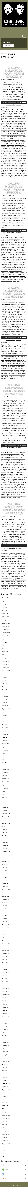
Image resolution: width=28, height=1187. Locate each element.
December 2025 (6, 623)
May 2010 (4, 1070)
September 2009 (6, 1090)
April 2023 (4, 724)
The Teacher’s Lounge (6, 172)
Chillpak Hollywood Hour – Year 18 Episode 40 (14, 72)
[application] (14, 102)
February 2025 (5, 655)
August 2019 (5, 864)
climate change (10, 121)
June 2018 (4, 909)
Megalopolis (7, 151)
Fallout (17, 249)
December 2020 (6, 813)
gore (21, 138)
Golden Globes (4, 467)
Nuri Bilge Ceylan (5, 365)
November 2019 (6, 855)
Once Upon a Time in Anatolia (17, 365)
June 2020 (4, 832)
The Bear (22, 272)
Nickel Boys (9, 155)
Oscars (24, 155)
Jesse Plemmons (13, 470)
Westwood (9, 497)
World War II (6, 378)
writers (19, 177)
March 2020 (5, 842)
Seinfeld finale (19, 267)
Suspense (19, 491)
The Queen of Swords (14, 276)
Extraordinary (12, 249)
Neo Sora (3, 155)
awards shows (22, 455)
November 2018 (6, 893)
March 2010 (5, 1077)
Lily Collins (19, 475)
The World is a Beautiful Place (18, 494)
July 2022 (4, 753)
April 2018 (4, 915)
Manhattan (17, 257)
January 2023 (5, 734)
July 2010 (4, 1067)
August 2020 (5, 826)
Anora (15, 113)
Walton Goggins (9, 279)
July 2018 (4, 905)
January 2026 (5, 620)
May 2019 (4, 874)
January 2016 (5, 969)
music (24, 153)
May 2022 (4, 759)
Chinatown (3, 121)
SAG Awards (15, 489)
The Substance (22, 170)
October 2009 (5, 1086)
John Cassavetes (13, 566)
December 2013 (6, 1010)
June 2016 (4, 956)
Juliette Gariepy (14, 146)
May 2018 (4, 912)
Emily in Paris (11, 464)
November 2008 (6, 1118)
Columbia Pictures (12, 346)
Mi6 (20, 363)
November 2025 (6, 626)
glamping (3, 138)
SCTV (11, 370)
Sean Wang (10, 165)
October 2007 (5, 1140)
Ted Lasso (8, 492)
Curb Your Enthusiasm (10, 244)
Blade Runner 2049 (18, 116)
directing (10, 128)
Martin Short (9, 259)
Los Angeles (12, 150)
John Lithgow (17, 145)
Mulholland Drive (14, 153)
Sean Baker (4, 165)
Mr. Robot (12, 479)
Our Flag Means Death (20, 262)
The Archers (19, 581)
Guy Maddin (18, 563)
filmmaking (23, 133)
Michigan (12, 151)
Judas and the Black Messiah (12, 474)
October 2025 (5, 629)
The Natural (20, 585)
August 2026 (5, 597)
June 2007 (4, 1153)
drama (11, 247)
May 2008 (4, 1124)
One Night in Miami (17, 482)
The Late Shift (19, 583)
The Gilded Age (8, 274)
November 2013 (6, 1013)
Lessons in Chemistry (21, 256)
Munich (20, 153)
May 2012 (4, 1036)
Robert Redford (16, 578)
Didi (6, 128)
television (12, 373)
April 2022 (4, 763)
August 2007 (5, 1147)
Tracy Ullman (12, 277)
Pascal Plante (4, 156)
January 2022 (5, 772)
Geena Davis (19, 353)
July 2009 (4, 1096)
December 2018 (6, 889)
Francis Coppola (5, 135)
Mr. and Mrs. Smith (9, 261)
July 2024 (4, 677)
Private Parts (4, 576)
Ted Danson (16, 272)
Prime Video (22, 264)
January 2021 (5, 810)
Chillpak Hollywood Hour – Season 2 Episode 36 (14, 509)
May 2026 (4, 607)
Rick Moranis (17, 368)
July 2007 (4, 1150)
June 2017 (4, 934)
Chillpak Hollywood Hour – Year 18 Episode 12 (14, 188)
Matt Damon (14, 477)
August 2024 (5, 674)
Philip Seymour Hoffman (19, 484)
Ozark (2, 573)
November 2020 (6, 816)
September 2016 (6, 953)
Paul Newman (22, 573)
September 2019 (6, 861)
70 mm (18, 109)
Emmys (22, 247)
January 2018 (5, 918)
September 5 (16, 165)
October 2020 (5, 820)
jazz (7, 566)
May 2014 (4, 1001)
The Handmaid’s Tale (10, 583)
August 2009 (5, 1093)
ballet (7, 554)
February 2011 (5, 1051)
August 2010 (5, 1064)
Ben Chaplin (24, 113)
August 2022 (5, 750)
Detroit (3, 128)
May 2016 (4, 959)
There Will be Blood (6, 173)
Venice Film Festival (16, 175)
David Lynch (10, 125)
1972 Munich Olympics (10, 109)
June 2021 (4, 794)
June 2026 (4, 604)
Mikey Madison (18, 151)
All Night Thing (16, 454)
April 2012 (4, 1039)
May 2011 (4, 1048)
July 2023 (4, 715)
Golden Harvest (17, 251)
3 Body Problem (9, 237)
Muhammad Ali (19, 479)
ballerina (3, 554)
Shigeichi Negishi (18, 370)
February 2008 (5, 1128)
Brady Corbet (21, 118)
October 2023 (5, 705)
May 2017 (4, 937)
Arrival (18, 113)
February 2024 (5, 693)
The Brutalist (21, 168)
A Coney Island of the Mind (11, 452)
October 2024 (5, 667)
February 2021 (5, 807)
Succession (7, 581)
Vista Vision (24, 175)
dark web (19, 123)
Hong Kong (9, 254)
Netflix (16, 261)
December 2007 (6, 1134)
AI (1, 113)
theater (9, 496)
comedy (17, 121)
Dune (9, 130)
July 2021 (4, 791)
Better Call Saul (18, 554)
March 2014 (5, 1004)
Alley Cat (11, 553)
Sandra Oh (7, 580)
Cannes (21, 120)
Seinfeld (14, 267)
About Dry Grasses (9, 345)
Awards (16, 455)
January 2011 (5, 1055)
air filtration (10, 454)
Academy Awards (11, 111)
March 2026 (5, 613)
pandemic (3, 484)
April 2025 (4, 648)
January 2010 (5, 1080)
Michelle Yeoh (22, 259)
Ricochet (13, 487)
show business (13, 269)
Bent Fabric (11, 554)
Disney (17, 559)
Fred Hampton (17, 465)
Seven (2, 491)
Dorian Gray (23, 128)
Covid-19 (22, 459)
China (4, 240)
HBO (22, 563)
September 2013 (6, 1016)
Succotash (3, 272)
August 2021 (5, 788)
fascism (22, 350)
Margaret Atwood (10, 570)
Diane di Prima (8, 462)
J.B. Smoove (16, 254)
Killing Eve (8, 568)
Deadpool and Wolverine (20, 125)
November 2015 (6, 972)
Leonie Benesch (5, 150)
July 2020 (4, 829)
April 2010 (4, 1074)
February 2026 (5, 616)
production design (10, 158)
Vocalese (24, 586)
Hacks (14, 252)
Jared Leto (23, 469)
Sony (2, 373)
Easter (14, 350)
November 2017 (6, 924)
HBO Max (22, 467)
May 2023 (4, 721)
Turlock (19, 586)
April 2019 (4, 877)
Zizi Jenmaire (16, 588)
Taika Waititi (10, 272)
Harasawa (3, 140)
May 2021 (4, 797)
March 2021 (5, 804)
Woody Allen (9, 281)
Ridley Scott (19, 160)
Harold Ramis (7, 358)
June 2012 (4, 1032)
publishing (18, 486)
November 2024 (6, 664)
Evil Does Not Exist (21, 131)
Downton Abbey (5, 247)
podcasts (16, 264)
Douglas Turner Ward (18, 462)
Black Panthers (11, 457)
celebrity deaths (8, 558)
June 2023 (4, 718)
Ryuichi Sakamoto (9, 161)
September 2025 (6, 632)
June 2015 (4, 975)
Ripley (9, 267)
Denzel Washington (20, 460)
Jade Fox (21, 254)
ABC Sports (4, 111)
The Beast (14, 168)
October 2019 (5, 858)
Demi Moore (12, 126)
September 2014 (6, 994)
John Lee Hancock (10, 472)
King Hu (13, 256)
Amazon (3, 239)
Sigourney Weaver (10, 371)
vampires (8, 175)
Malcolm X (8, 477)
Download (18, 105)
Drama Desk (4, 464)
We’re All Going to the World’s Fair (9, 177)
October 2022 (5, 743)
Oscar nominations (17, 155)
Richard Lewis (4, 267)
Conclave (3, 123)
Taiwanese (9, 168)
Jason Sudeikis (4, 470)
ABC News (23, 109)
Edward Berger (23, 130)
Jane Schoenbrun (11, 143)
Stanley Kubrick (13, 167)
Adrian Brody (23, 111)
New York (17, 481)
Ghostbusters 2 (12, 355)
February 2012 (5, 1042)
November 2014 (6, 991)
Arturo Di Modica (10, 455)
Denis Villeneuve (19, 126)
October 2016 (5, 950)
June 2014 (4, 997)
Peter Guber (14, 366)
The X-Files (21, 172)
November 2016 (6, 947)
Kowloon (21, 146)
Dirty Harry (12, 559)
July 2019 (4, 867)
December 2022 (6, 737)
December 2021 (6, 775)
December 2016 (6, 943)
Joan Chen (3, 145)
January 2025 (5, 658)
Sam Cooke (21, 489)
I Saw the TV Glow (19, 141)
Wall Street (3, 497)
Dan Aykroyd (20, 346)
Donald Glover (22, 245)
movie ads (20, 477)
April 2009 (4, 1102)
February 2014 (5, 1007)
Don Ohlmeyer (15, 128)
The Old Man (19, 375)
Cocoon (15, 558)
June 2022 (4, 756)
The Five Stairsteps (21, 492)
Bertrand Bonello (5, 115)
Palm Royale (4, 264)
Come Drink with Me (16, 240)
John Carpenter (10, 145)
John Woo (8, 146)
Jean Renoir (13, 360)
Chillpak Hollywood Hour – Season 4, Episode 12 (14, 292)
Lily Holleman (4, 257)
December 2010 (6, 1058)
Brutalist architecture (6, 120)
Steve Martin (18, 271)
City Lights (6, 459)
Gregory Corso (12, 467)
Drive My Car (4, 130)
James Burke (18, 469)
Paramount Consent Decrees (12, 573)
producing (3, 158)
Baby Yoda (22, 553)
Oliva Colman (22, 261)
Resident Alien (9, 368)
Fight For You (4, 465)
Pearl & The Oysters (6, 366)
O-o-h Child (9, 482)
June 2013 (4, 1023)
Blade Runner (10, 116)
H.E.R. (18, 467)
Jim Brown (19, 470)
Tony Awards (22, 496)
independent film (17, 565)
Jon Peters (14, 361)
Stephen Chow (4, 271)
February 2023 (5, 731)
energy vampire (5, 249)
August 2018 (5, 902)
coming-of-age (22, 121)
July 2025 (4, 639)
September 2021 (6, 785)
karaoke (19, 361)
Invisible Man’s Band (9, 469)
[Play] (3, 102)
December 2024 (6, 661)
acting (17, 111)
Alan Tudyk (21, 345)
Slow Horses (21, 269)
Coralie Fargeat (10, 123)
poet (5, 486)
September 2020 (6, 823)
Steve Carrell (12, 271)
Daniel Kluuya (4, 460)
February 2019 (5, 883)
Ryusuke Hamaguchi (9, 163)
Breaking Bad (18, 457)
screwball (24, 163)
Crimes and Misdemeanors (7, 242)
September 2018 (6, 899)
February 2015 (5, 985)
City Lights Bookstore (14, 459)
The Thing (8, 586)
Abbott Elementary (18, 237)
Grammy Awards (10, 563)
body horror (15, 118)
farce (2, 133)
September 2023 (6, 709)
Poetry (8, 486)
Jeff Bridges (19, 360)
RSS (7, 107)
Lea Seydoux (21, 148)
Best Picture (13, 115)
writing (23, 177)
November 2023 (6, 702)
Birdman (8, 556)
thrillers (17, 496)
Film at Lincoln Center (9, 133)
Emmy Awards (16, 247)
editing (17, 350)
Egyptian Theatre (5, 131)
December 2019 (6, 851)
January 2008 (5, 1131)
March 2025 (5, 651)
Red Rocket (7, 160)
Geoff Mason (10, 136)
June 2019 (4, 870)
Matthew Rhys (19, 570)
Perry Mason (4, 575)
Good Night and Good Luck (12, 138)
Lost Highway (19, 150)
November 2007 (6, 1137)
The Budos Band (19, 373)
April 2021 (4, 801)
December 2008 (6, 1115)
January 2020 (5, 848)
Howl (2, 469)
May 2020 (4, 835)
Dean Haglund (4, 126)
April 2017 (4, 940)
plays (2, 486)
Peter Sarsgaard (12, 156)
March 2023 (5, 728)
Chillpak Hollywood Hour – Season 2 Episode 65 (14, 389)
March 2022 (5, 766)
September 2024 (6, 670)
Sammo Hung (18, 163)
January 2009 (5, 1112)
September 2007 (6, 1143)
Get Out (24, 465)
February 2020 (5, 845)
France (16, 351)
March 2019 (5, 880)
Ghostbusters (4, 355)
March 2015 (5, 982)
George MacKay (17, 136)
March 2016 (5, 962)
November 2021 (6, 778)
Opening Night (20, 571)
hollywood (9, 140)
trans (12, 173)
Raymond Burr (16, 576)
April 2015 (4, 978)
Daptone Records (5, 348)
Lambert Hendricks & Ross (18, 568)
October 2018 (5, 896)
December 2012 (6, 1026)
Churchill (8, 240)
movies (8, 153)
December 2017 (6, 921)
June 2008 (4, 1121)
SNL (23, 371)
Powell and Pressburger (20, 575)
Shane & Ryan (18, 580)
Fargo (21, 249)
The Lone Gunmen (13, 170)
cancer (17, 120)
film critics (17, 133)
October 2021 (5, 782)
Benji (6, 346)
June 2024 (4, 680)
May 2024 (4, 683)
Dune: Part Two (15, 130)
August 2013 (5, 1020)
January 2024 (5, 696)
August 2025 (5, 636)
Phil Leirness (20, 156)
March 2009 (5, 1105)
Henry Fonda (14, 358)
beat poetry (4, 457)
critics (15, 123)
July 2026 (4, 601)
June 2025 (4, 642)
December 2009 (6, 1083)
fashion (11, 561)
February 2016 (5, 966)
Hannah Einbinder (20, 252)
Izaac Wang (4, 143)
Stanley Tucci (21, 167)
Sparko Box (7, 373)
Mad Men (3, 570)
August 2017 (5, 931)
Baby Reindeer (9, 239)
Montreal (3, 153)
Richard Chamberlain (21, 266)
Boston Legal (16, 239)
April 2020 (4, 839)
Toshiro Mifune (5, 277)
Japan (17, 143)
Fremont (11, 135)
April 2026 (4, 610)
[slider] (24, 102)
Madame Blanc (15, 363)
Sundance (3, 168)
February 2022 (5, 769)
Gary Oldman (10, 251)
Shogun (8, 269)
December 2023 (6, 699)
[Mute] (21, 102)
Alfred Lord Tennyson (8, 113)
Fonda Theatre (10, 351)
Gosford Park (9, 252)
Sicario (7, 167)
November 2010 (6, 1061)
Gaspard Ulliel (17, 135)
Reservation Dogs (10, 266)
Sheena (6, 491)
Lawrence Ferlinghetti (11, 475)
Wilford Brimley (5, 588)
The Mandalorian (13, 585)
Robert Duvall (8, 578)
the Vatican (15, 172)
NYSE (4, 482)
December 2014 (6, 988)
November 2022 (6, 740)
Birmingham (19, 115)
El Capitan (22, 559)
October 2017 (5, 928)
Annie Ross (16, 553)
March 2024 (5, 690)
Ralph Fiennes (19, 158)
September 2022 (6, 747)
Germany (24, 136)
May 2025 (4, 645)
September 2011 (6, 1045)
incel (25, 141)
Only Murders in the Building (8, 262)
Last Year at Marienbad (12, 148)
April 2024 (4, 686)
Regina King (7, 487)
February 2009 (5, 1109)
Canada (13, 120)
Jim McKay (21, 143)
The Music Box (12, 375)
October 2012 (5, 1029)
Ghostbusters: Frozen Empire (12, 356)
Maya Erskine (15, 259)
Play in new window (10, 105)
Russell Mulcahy (7, 489)
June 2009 (4, 1099)
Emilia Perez (13, 131)
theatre (13, 496)
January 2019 (5, 886)
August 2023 (5, 712)
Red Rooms (13, 160)
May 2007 (4, 1156)
